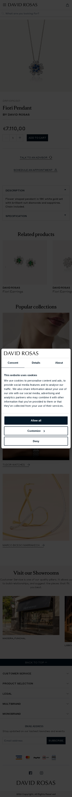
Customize (34, 430)
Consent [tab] (13, 362)
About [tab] (59, 362)
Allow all (36, 420)
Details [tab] (36, 362)
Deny (36, 441)
